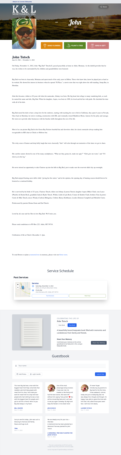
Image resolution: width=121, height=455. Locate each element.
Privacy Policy (55, 446)
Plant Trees (87, 296)
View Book (62, 325)
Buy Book (72, 325)
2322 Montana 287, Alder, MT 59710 (47, 292)
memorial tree (35, 254)
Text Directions (50, 296)
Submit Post (100, 374)
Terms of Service (65, 446)
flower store (63, 254)
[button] (23, 288)
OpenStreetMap (62, 449)
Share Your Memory (99, 343)
